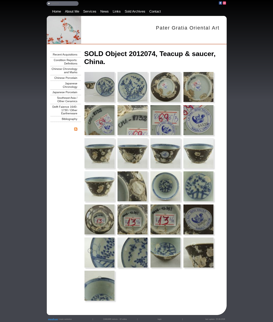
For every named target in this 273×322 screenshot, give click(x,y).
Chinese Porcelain (65, 77)
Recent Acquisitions (65, 54)
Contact (155, 11)
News (104, 11)
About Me (72, 11)
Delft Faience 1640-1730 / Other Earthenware (64, 110)
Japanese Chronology (70, 85)
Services (89, 11)
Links (117, 11)
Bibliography (69, 119)
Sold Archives (135, 11)
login (159, 319)
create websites (65, 319)
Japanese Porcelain (64, 92)
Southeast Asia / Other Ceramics (67, 99)
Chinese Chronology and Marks (64, 70)
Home (56, 11)
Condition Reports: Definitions (65, 61)
